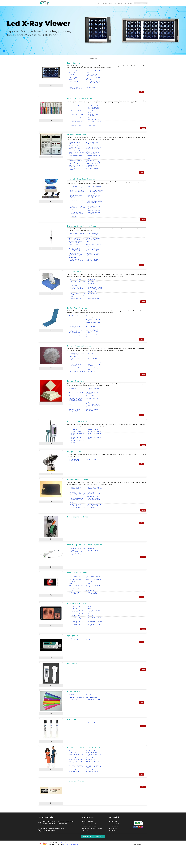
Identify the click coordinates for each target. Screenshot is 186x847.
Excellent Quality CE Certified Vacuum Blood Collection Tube (76, 261)
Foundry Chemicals (75, 381)
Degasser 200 (73, 388)
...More (141, 91)
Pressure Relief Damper (77, 548)
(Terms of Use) (64, 842)
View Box (71, 74)
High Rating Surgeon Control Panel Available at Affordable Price (93, 152)
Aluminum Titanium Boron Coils (92, 410)
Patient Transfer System (77, 308)
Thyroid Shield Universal (76, 754)
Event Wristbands (91, 697)
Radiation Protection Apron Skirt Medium (92, 770)
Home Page (95, 3)
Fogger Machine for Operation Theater (75, 460)
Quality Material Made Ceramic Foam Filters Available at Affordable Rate (93, 405)
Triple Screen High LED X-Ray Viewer (93, 78)
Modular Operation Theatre (75, 582)
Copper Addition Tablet (77, 371)
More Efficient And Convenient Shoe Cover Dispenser (77, 208)
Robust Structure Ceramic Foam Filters (76, 403)
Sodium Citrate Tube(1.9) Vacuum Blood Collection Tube (93, 240)
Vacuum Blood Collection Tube (76, 234)
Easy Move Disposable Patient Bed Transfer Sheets (92, 331)
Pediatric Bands (92, 125)
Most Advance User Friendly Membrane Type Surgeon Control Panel (93, 162)
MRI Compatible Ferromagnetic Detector (77, 618)
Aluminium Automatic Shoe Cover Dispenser (77, 191)
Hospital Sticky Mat (93, 298)
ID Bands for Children (77, 111)
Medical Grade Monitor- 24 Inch (93, 576)
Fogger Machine (74, 452)
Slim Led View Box (91, 85)
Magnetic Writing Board (77, 554)
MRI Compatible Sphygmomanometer (77, 625)
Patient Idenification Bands (93, 111)
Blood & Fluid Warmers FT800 (77, 438)
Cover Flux (72, 396)
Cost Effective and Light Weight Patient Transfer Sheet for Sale (94, 506)
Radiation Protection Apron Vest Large (92, 762)
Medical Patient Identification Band (93, 118)
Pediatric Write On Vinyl (77, 118)
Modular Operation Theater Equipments (84, 545)
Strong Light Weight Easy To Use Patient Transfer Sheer (94, 319)
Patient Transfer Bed (92, 315)
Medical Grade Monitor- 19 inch (77, 576)
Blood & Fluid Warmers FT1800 (94, 438)
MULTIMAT (90, 284)
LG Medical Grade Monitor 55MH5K (74, 593)
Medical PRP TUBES (93, 723)
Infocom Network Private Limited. (71, 844)
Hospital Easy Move (74, 315)
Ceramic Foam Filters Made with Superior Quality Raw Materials (75, 399)
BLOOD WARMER (92, 429)
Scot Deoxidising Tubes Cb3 (94, 368)
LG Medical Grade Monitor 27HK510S (91, 593)
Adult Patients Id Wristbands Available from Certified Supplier (94, 107)
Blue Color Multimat (76, 298)
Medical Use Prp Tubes (77, 723)
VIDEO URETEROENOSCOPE (76, 551)
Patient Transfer (91, 326)
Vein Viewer (72, 664)
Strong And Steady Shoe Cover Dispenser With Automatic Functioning (94, 196)
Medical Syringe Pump (76, 639)
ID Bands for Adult (76, 125)
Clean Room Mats (74, 272)
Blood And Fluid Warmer (93, 579)
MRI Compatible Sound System (94, 607)
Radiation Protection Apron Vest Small (92, 758)
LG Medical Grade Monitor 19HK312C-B (75, 589)
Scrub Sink (90, 548)
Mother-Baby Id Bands (77, 114)
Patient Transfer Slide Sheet (79, 480)
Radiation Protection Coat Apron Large (92, 751)
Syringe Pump (73, 636)
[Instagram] (142, 827)
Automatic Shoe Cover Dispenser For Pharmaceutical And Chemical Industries (94, 208)
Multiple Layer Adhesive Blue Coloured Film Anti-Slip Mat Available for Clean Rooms (94, 289)
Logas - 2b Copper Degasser (76, 365)
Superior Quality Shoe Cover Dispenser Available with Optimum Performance (95, 202)
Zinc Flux (90, 353)
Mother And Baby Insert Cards (77, 122)
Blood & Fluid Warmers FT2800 (77, 441)
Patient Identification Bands (79, 98)
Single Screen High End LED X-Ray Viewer (93, 75)
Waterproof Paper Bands (76, 697)
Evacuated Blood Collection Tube (81, 226)
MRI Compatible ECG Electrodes (76, 621)
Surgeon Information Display (75, 143)
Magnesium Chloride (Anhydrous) (93, 365)
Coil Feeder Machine (76, 368)
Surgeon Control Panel (77, 135)
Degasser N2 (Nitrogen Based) (93, 389)
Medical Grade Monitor (77, 573)
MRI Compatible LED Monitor (93, 625)
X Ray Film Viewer (91, 87)
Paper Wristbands (91, 695)
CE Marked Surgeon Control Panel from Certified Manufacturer (93, 167)
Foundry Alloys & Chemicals (79, 346)
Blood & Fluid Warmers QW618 (77, 434)
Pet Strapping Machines (77, 517)
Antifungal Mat (92, 293)
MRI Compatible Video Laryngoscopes (77, 614)
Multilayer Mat (91, 279)
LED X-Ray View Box (75, 579)
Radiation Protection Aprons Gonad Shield (75, 758)
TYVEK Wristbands (74, 695)
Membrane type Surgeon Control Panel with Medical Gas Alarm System (76, 167)
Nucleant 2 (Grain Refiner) (76, 392)
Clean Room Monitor (93, 550)
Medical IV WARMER (76, 431)
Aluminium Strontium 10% (77, 359)
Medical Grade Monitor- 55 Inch (93, 586)
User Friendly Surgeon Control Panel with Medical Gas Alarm (75, 147)
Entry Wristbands (74, 699)
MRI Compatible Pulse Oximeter (94, 618)
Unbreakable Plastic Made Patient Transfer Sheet (94, 500)
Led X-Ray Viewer (74, 63)
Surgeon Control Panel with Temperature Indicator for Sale (76, 162)
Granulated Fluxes (91, 396)
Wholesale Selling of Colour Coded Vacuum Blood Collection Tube (92, 250)
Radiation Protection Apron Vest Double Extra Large (93, 766)
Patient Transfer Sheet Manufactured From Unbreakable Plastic (75, 331)
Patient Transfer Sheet (75, 323)
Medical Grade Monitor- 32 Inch (93, 582)
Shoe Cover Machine (76, 200)
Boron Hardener (92, 358)
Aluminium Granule (75, 781)
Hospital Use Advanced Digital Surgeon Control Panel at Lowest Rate (93, 147)
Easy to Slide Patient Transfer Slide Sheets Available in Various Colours (76, 500)
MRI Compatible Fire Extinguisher (76, 611)
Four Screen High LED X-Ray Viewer (76, 71)
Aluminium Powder (76, 362)
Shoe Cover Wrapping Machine (94, 187)
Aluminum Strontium (92, 398)
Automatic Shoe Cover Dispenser (81, 179)
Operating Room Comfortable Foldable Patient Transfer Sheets (77, 506)
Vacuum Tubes (73, 244)
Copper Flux (91, 371)
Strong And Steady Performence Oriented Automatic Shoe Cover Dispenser (77, 214)
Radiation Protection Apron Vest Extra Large (76, 765)
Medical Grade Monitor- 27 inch (76, 586)
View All (85, 830)
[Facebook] (134, 827)
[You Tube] (139, 827)
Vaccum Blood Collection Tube (93, 245)
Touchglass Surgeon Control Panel (92, 143)
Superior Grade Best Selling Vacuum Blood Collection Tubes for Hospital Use (75, 255)
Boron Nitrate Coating (94, 362)
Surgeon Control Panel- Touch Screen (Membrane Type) (76, 152)
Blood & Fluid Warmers (77, 421)
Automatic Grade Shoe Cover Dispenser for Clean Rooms (77, 196)
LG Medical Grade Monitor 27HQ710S (91, 589)
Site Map (113, 830)
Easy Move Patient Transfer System (74, 327)
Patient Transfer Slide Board (92, 335)
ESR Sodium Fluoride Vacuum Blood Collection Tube (93, 255)
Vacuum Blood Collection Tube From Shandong (93, 260)
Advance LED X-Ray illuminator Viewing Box (76, 88)
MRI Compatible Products (78, 603)
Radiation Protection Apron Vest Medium (75, 762)
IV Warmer (73, 429)
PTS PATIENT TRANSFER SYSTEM (93, 323)
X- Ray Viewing (73, 81)
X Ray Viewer (72, 85)
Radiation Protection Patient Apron (75, 751)
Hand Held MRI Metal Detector (93, 611)
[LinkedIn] (137, 827)
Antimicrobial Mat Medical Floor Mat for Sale (78, 288)
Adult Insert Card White (94, 121)
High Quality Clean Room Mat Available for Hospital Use (78, 295)
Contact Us (128, 3)
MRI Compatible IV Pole (94, 621)
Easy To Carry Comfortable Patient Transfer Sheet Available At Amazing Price (94, 494)
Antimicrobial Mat (93, 281)
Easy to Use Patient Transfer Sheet (76, 488)
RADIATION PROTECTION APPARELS (83, 747)
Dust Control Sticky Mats (77, 281)
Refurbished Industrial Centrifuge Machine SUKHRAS (77, 355)
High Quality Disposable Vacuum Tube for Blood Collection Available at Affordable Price (76, 240)
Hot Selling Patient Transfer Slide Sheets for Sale (94, 489)
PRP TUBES (72, 719)
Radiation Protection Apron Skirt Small (75, 770)
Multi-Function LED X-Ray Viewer (94, 71)
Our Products (118, 3)
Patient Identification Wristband (94, 115)
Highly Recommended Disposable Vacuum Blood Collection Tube (75, 250)
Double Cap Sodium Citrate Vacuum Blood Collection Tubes (92, 235)
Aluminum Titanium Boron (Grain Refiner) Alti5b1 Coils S (75, 411)
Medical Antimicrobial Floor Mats (77, 284)
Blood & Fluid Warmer (94, 431)
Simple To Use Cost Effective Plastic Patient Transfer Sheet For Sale (77, 494)
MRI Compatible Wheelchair (75, 607)
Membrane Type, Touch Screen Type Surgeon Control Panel (93, 157)
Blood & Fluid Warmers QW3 (94, 434)
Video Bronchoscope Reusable (93, 614)
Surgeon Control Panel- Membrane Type (76, 156)
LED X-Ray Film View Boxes (75, 78)
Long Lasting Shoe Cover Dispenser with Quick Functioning (95, 192)
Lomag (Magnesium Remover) (92, 393)
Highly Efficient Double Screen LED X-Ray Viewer (93, 82)
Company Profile (107, 3)
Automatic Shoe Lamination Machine (76, 187)
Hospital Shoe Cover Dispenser (93, 213)
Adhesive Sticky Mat (76, 279)
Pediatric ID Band (75, 106)
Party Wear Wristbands (93, 699)
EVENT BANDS (73, 691)
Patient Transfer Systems (76, 318)
